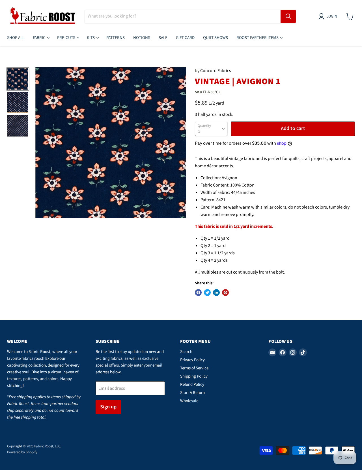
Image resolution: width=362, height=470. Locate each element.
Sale (163, 38)
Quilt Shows (215, 38)
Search (186, 352)
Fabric (39, 38)
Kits (91, 38)
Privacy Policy (192, 360)
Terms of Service (194, 368)
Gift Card (185, 38)
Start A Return (192, 393)
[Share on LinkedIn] (216, 292)
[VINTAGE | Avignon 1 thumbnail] (18, 79)
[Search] (288, 16)
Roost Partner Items (257, 38)
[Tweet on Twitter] (207, 292)
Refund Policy (192, 384)
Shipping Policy (194, 376)
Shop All (15, 38)
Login (331, 16)
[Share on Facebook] (198, 292)
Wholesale (189, 401)
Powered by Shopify (22, 452)
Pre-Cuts (66, 38)
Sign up (108, 406)
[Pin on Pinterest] (225, 292)
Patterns (115, 38)
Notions (141, 38)
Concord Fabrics (215, 71)
